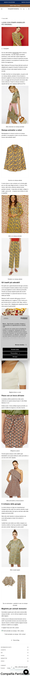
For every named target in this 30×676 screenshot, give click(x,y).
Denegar (15, 356)
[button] (1, 9)
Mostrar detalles (19, 344)
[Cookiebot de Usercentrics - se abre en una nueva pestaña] (20, 318)
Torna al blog (16, 640)
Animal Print (16, 52)
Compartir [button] (6, 48)
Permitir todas (15, 349)
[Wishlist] (26, 9)
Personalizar (14, 353)
